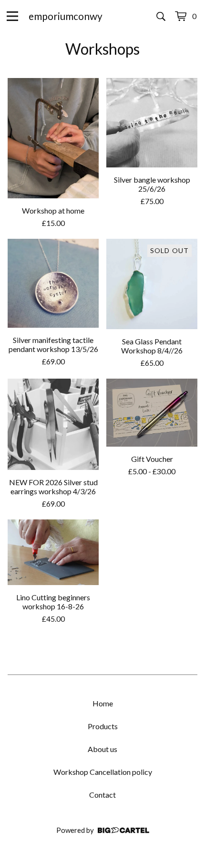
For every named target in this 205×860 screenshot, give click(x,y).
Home (102, 703)
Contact (102, 794)
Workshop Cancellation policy (102, 771)
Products (103, 726)
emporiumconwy (65, 16)
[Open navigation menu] (12, 16)
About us (102, 748)
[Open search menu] (161, 16)
